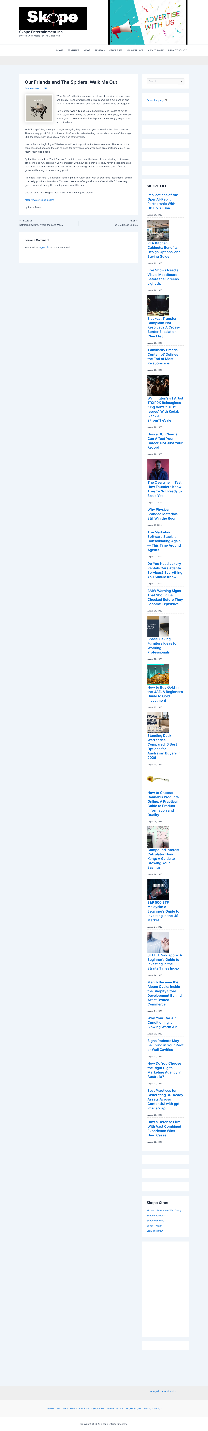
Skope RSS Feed (155, 1221)
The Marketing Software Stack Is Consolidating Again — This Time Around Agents (164, 542)
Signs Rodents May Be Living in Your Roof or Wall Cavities (165, 1045)
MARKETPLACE (115, 1408)
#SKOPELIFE (97, 1408)
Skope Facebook (156, 1216)
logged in (44, 247)
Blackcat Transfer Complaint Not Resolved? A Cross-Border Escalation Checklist (163, 328)
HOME (50, 1408)
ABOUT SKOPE (133, 1408)
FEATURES (62, 1408)
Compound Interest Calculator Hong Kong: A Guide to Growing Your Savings (163, 859)
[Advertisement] (168, 1289)
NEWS (73, 1408)
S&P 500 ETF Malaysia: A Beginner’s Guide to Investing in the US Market (163, 912)
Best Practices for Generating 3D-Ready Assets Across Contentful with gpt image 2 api (165, 1100)
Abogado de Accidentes (163, 1391)
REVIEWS (84, 1408)
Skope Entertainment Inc (41, 32)
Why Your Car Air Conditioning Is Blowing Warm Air (162, 1023)
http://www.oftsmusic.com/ (39, 200)
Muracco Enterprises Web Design (164, 1211)
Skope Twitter (154, 1226)
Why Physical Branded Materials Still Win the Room (162, 514)
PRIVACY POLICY (152, 1408)
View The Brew (155, 1231)
